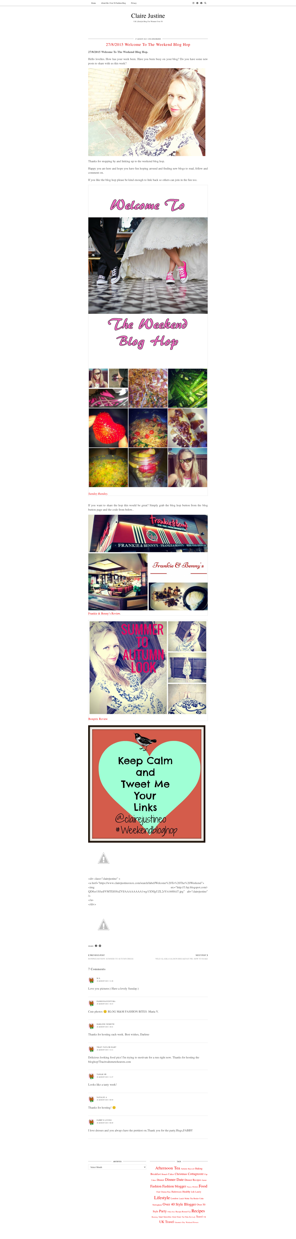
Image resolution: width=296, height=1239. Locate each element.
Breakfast (155, 1174)
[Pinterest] (197, 3)
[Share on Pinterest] (100, 946)
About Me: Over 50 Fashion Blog (113, 3)
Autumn (184, 1168)
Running (155, 1217)
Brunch (164, 1174)
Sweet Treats (176, 1217)
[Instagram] (193, 3)
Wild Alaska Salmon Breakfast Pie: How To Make (181, 957)
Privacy (134, 3)
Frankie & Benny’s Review (104, 613)
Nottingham (157, 1204)
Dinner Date (174, 1179)
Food (203, 1186)
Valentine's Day (180, 1222)
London (174, 1198)
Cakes (171, 1174)
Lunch (181, 1198)
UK (205, 1217)
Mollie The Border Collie (194, 1198)
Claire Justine (148, 15)
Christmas (181, 1174)
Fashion (156, 1186)
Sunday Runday (97, 493)
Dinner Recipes (193, 1180)
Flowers (195, 1187)
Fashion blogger (174, 1186)
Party (163, 1211)
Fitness (189, 1187)
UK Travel (166, 1221)
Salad (161, 1217)
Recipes (198, 1211)
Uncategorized (154, 39)
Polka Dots (171, 1212)
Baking (198, 1168)
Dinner (160, 1180)
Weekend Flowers (192, 1222)
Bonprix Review (98, 719)
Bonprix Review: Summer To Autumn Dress (110, 957)
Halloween (176, 1191)
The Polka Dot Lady (188, 1217)
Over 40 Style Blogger (179, 1204)
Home (93, 3)
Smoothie (167, 1216)
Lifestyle (162, 1197)
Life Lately (196, 1191)
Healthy (186, 1191)
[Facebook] (201, 3)
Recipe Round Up (183, 1211)
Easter (204, 1180)
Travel (199, 1216)
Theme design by (194, 1236)
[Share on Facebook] (96, 946)
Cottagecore (196, 1174)
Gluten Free (166, 1191)
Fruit (158, 1192)
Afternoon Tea (167, 1168)
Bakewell (191, 1169)
